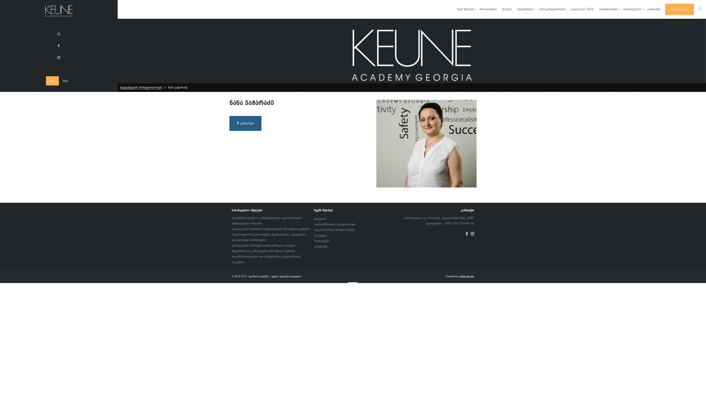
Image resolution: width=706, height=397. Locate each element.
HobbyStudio (466, 276)
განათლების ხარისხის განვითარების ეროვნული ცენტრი (270, 229)
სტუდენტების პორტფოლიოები (141, 87)
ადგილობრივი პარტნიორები (334, 230)
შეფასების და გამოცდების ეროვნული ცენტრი (263, 251)
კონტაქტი (321, 246)
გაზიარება (246, 123)
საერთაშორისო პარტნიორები (335, 224)
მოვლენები (322, 241)
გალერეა (320, 235)
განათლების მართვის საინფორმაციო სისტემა (263, 245)
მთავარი (320, 219)
